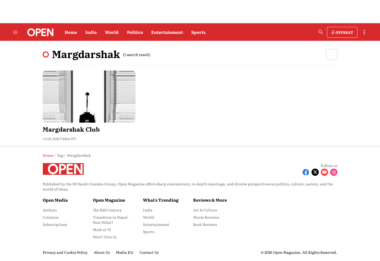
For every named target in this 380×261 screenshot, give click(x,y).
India (91, 32)
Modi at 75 (102, 229)
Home (71, 32)
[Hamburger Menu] (15, 32)
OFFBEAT (344, 32)
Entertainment (167, 32)
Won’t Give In (105, 236)
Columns (50, 217)
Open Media (55, 200)
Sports (198, 32)
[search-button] (321, 32)
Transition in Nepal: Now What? (110, 220)
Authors (50, 209)
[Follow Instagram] (333, 172)
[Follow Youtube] (324, 172)
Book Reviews (205, 224)
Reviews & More (210, 200)
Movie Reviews (206, 217)
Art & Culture (205, 209)
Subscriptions (55, 224)
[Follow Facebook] (305, 172)
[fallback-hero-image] (89, 96)
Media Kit (124, 252)
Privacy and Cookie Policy (65, 252)
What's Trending (161, 200)
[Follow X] (315, 172)
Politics (135, 32)
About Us (102, 252)
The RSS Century (107, 209)
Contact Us (149, 252)
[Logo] (39, 32)
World (112, 32)
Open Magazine (109, 200)
